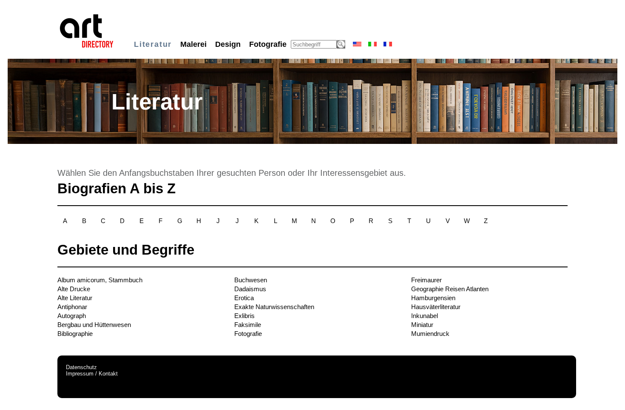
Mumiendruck (430, 333)
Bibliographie (75, 333)
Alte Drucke (73, 288)
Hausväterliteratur (435, 306)
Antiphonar (72, 306)
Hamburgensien (433, 297)
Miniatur (422, 324)
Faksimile (247, 324)
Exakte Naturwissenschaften (274, 306)
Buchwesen (250, 280)
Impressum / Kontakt (92, 373)
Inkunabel (424, 315)
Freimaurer (426, 280)
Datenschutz (81, 367)
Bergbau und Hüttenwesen (94, 324)
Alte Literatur (74, 297)
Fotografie (248, 333)
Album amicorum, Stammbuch (99, 280)
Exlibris (244, 315)
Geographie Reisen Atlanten (450, 288)
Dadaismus (250, 288)
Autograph (71, 315)
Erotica (244, 297)
